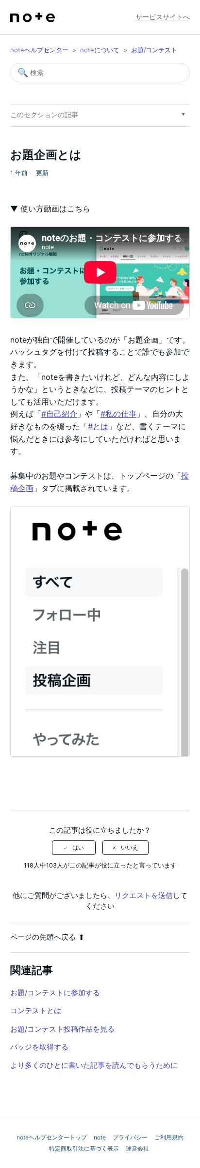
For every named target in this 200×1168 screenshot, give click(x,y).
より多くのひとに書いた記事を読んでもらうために (94, 1065)
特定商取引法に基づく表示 (84, 1148)
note (100, 1137)
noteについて (99, 50)
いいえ (129, 847)
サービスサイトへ (162, 17)
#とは (98, 426)
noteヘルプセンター (39, 50)
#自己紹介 (59, 414)
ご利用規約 (168, 1137)
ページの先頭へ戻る (43, 937)
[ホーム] (32, 17)
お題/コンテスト (154, 50)
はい (78, 847)
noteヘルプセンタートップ (52, 1137)
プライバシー (130, 1137)
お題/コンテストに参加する (55, 992)
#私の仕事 (118, 414)
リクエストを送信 (144, 895)
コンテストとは (35, 1010)
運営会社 (137, 1148)
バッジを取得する (39, 1046)
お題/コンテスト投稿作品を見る (62, 1028)
